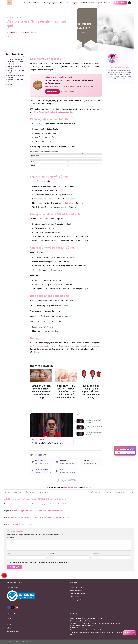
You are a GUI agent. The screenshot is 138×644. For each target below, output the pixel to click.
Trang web (95, 554)
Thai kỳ (61, 3)
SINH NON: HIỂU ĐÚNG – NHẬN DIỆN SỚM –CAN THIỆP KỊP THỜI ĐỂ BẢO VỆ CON (66, 391)
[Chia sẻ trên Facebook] (58, 480)
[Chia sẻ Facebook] (8, 36)
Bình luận (10, 538)
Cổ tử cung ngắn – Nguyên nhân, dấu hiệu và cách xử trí (110, 492)
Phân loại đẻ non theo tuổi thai (15, 63)
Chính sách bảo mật (13, 587)
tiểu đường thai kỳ (68, 203)
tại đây (38, 352)
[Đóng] (132, 449)
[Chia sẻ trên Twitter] (62, 480)
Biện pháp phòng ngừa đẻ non (15, 81)
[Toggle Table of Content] (23, 56)
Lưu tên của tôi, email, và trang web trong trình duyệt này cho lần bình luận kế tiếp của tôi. (39, 562)
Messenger (130, 633)
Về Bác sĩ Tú (37, 3)
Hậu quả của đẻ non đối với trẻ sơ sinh (16, 72)
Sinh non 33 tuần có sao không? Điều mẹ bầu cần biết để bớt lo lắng (41, 391)
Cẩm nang (108, 3)
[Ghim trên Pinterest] (70, 480)
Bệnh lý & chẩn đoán (88, 3)
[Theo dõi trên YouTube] (16, 607)
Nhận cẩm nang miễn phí (124, 452)
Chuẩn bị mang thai (50, 3)
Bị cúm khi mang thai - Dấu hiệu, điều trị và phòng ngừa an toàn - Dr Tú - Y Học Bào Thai (39, 504)
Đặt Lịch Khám (120, 3)
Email (51, 554)
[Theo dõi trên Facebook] (9, 607)
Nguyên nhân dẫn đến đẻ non (15, 67)
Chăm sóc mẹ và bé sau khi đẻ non (16, 76)
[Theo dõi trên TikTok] (13, 607)
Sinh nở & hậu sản (72, 3)
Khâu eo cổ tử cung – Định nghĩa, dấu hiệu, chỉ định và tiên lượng (91, 391)
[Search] (129, 2)
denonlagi (88, 487)
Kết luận (10, 84)
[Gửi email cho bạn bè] (66, 480)
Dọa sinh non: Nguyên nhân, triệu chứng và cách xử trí (53, 112)
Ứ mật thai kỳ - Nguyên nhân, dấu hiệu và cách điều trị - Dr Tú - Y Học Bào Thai (36, 511)
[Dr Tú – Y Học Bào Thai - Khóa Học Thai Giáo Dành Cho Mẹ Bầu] (14, 3)
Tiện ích (99, 3)
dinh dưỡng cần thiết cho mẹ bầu (21, 524)
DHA (68, 306)
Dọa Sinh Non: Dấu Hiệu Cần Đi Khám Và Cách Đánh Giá (27, 492)
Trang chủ (27, 3)
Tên (8, 554)
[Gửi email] (19, 36)
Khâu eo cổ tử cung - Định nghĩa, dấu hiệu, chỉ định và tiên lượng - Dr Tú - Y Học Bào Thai (40, 517)
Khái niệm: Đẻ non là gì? (16, 59)
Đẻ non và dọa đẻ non (13, 18)
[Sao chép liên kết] (13, 36)
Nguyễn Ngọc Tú (32, 32)
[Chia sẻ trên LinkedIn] (74, 480)
